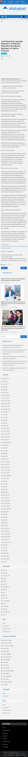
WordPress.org (6, 631)
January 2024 (6, 464)
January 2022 (6, 531)
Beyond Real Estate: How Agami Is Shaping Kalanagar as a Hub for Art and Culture (13, 346)
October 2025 (6, 406)
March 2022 (5, 525)
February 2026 (6, 395)
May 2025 (5, 420)
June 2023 (5, 484)
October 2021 (6, 539)
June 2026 (5, 384)
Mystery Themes (21, 752)
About (4, 693)
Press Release (11, 1)
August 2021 (6, 545)
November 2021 (6, 536)
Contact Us (5, 696)
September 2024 (7, 442)
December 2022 (6, 500)
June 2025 (5, 417)
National (22, 1)
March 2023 (5, 492)
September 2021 (7, 542)
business (9, 264)
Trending (5, 609)
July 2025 (5, 414)
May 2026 (5, 387)
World (5, 1)
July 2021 (5, 547)
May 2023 (5, 486)
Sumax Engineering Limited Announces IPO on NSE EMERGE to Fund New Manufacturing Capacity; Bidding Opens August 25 (15, 363)
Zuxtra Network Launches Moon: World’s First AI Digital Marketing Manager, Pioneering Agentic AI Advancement (13, 328)
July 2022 (5, 514)
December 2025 (6, 400)
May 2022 (5, 520)
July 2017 (5, 561)
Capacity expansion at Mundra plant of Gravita (5, 268)
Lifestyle (4, 3)
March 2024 (5, 459)
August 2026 (6, 378)
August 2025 (6, 412)
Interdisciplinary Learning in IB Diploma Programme (24, 268)
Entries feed (6, 626)
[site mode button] (22, 16)
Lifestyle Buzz (6, 587)
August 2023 (6, 478)
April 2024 (5, 456)
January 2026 (6, 398)
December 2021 (6, 533)
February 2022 (6, 528)
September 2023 (7, 475)
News (4, 592)
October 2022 (6, 506)
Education (17, 3)
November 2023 (6, 470)
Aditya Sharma (15, 307)
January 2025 (6, 431)
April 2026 (5, 389)
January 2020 (6, 558)
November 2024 (6, 436)
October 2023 (6, 472)
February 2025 (6, 428)
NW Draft (5, 595)
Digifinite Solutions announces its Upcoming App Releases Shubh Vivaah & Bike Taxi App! (13, 279)
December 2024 (6, 434)
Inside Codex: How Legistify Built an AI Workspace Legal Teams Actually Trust (14, 357)
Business (17, 1)
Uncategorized (6, 611)
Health (4, 581)
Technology (23, 3)
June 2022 (5, 517)
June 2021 (5, 550)
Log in (4, 623)
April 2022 (5, 522)
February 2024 (6, 461)
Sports (4, 603)
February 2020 (6, 556)
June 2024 (5, 450)
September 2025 (7, 409)
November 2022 (6, 503)
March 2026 (5, 392)
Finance (4, 578)
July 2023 (5, 481)
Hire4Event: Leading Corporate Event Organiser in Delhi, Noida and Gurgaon (14, 369)
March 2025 (5, 425)
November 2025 (6, 403)
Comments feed (7, 628)
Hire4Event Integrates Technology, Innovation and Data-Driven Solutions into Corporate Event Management (15, 351)
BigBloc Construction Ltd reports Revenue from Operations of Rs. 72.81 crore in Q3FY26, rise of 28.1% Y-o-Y (13, 303)
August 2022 (6, 511)
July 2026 (5, 381)
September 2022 (7, 509)
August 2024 (6, 445)
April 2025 (5, 423)
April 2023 (5, 489)
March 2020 (5, 553)
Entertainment (10, 3)
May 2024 (5, 453)
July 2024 (5, 448)
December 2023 (6, 467)
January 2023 (6, 497)
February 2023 (6, 495)
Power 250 (5, 598)
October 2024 (6, 439)
